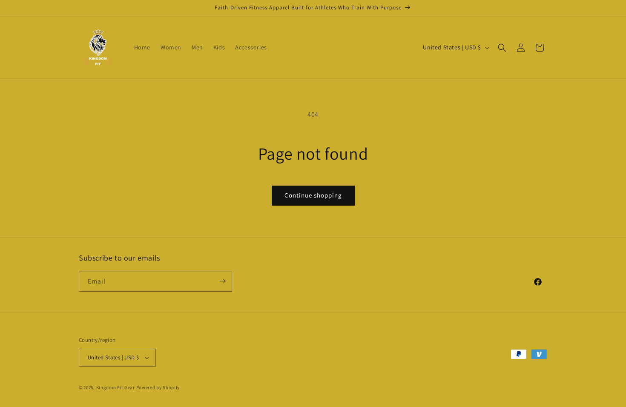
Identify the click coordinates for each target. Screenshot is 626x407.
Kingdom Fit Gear (115, 387)
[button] (502, 47)
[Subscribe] (222, 281)
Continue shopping (313, 195)
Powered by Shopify (158, 387)
